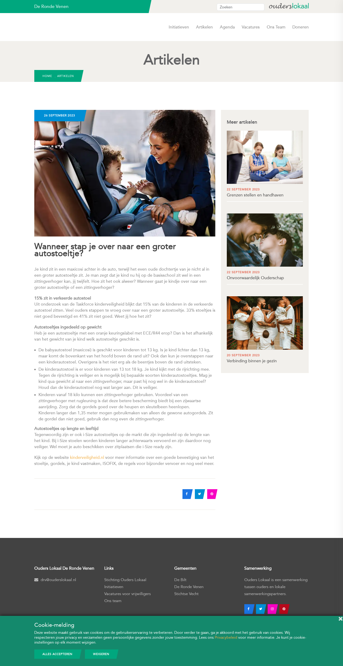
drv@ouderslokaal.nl (58, 579)
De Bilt (180, 579)
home (47, 76)
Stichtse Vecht (186, 593)
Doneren (300, 27)
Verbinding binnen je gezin (252, 358)
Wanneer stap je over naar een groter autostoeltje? (105, 249)
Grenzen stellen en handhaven (255, 193)
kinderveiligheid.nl (87, 457)
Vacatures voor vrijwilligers (127, 593)
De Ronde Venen (188, 586)
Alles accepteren (57, 654)
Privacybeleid (226, 637)
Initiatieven (179, 27)
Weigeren (101, 654)
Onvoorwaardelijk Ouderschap (255, 275)
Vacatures (251, 27)
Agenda (227, 27)
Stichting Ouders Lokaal (125, 579)
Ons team (276, 27)
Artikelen (204, 27)
